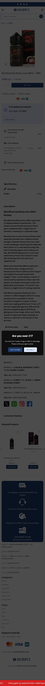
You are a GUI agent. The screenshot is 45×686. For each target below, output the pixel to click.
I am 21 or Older (15, 349)
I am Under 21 (30, 349)
